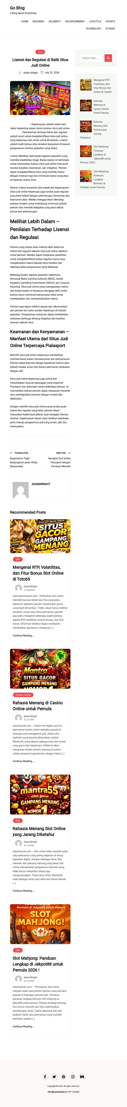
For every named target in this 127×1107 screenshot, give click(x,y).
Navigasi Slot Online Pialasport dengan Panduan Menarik (59, 462)
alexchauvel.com (19, 124)
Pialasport (15, 132)
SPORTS (110, 21)
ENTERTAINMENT (75, 21)
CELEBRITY (54, 21)
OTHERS (110, 28)
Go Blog (17, 7)
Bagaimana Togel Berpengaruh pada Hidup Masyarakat (23, 462)
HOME (24, 21)
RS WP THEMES (72, 1092)
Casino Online (23, 694)
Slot (40, 51)
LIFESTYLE (95, 21)
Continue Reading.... (24, 635)
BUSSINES (38, 21)
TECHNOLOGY (93, 28)
